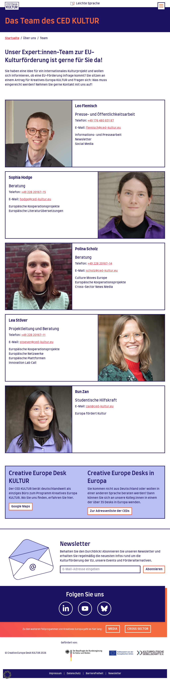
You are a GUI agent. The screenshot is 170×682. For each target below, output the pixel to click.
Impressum (55, 673)
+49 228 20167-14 (100, 263)
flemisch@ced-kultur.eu (103, 127)
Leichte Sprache (88, 3)
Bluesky (104, 608)
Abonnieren (154, 569)
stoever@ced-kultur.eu (36, 342)
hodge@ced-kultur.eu (35, 199)
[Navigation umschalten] (161, 6)
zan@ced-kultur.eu (100, 406)
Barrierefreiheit (94, 673)
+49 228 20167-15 (33, 192)
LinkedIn (65, 608)
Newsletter (114, 673)
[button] (7, 674)
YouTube (85, 608)
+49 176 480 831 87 (101, 120)
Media (112, 628)
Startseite (12, 38)
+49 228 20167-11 (33, 335)
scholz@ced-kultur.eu (102, 270)
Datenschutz (74, 673)
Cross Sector (137, 628)
